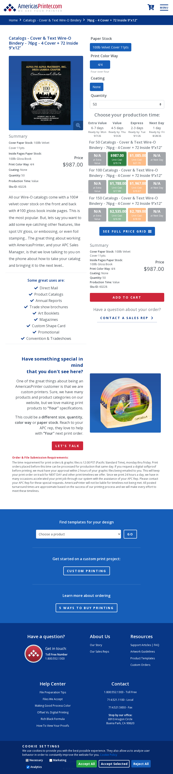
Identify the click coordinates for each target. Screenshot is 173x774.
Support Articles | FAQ (144, 645)
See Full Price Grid (125, 231)
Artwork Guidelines (142, 651)
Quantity (99, 95)
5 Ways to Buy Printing (86, 608)
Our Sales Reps (99, 651)
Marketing (59, 760)
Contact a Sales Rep (124, 318)
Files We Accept (53, 699)
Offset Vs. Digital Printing (52, 712)
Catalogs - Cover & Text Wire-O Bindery (52, 20)
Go (130, 534)
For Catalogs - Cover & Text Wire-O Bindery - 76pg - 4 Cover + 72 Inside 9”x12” (125, 145)
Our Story (96, 645)
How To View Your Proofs (52, 726)
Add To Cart (127, 297)
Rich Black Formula (53, 719)
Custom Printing (86, 571)
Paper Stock (101, 38)
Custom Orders (140, 665)
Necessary (36, 760)
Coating (98, 78)
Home (13, 20)
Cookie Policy (108, 755)
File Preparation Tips (53, 692)
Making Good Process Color (53, 706)
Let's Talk (67, 446)
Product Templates (142, 658)
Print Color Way (104, 55)
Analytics (36, 767)
